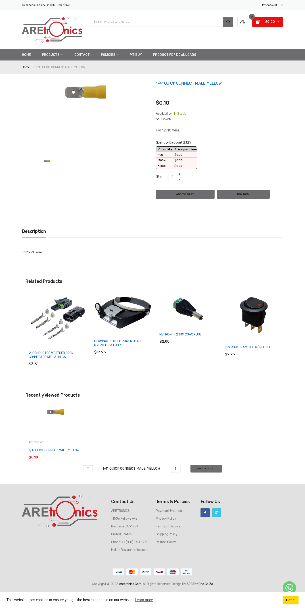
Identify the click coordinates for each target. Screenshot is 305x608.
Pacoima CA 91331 (124, 526)
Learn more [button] (144, 600)
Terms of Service (168, 526)
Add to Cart (185, 194)
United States (121, 534)
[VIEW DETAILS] (61, 359)
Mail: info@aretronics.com (129, 550)
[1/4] (47, 165)
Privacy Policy (166, 519)
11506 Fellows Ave (124, 519)
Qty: (159, 176)
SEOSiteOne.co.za (200, 584)
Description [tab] (34, 231)
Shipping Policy (167, 534)
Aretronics (36, 442)
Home (26, 67)
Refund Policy (166, 542)
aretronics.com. (130, 584)
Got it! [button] (291, 600)
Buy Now (243, 194)
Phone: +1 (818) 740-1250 (129, 542)
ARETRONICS (120, 511)
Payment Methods (169, 511)
